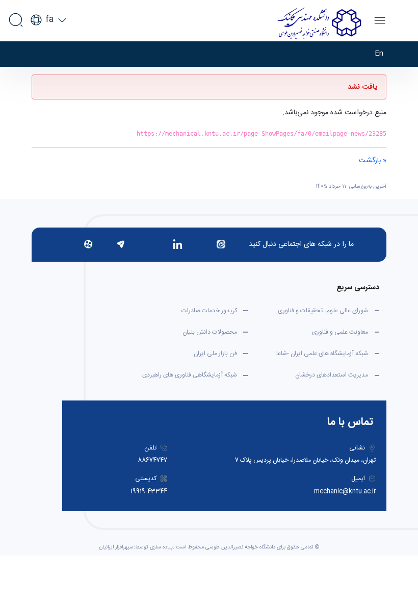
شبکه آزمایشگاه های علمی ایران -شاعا (322, 353)
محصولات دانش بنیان (209, 332)
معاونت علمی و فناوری (340, 332)
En (379, 53)
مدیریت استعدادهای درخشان (331, 375)
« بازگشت (372, 161)
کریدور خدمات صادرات (209, 310)
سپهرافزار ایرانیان (116, 547)
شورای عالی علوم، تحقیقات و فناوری (323, 310)
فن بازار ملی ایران (215, 353)
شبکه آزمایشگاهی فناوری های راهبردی (189, 375)
